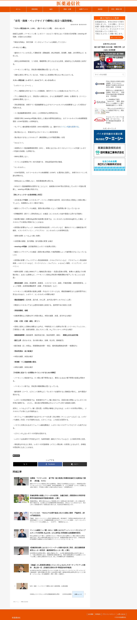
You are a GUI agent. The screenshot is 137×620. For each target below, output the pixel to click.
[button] (75, 464)
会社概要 (90, 614)
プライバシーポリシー (108, 614)
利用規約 (97, 614)
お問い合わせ (121, 614)
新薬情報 (17, 455)
